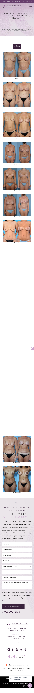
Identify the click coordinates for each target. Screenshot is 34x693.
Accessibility (21, 670)
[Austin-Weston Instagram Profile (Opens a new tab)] (9, 649)
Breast (29, 29)
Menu (30, 6)
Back (18, 46)
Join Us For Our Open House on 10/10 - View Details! (17, 1)
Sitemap (28, 668)
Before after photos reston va (16, 29)
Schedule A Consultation (12, 606)
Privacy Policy (6, 601)
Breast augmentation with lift (17, 30)
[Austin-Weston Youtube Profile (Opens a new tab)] (17, 649)
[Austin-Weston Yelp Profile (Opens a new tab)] (21, 649)
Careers (17, 643)
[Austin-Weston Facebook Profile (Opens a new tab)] (12, 649)
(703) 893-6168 (11, 611)
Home (3, 29)
